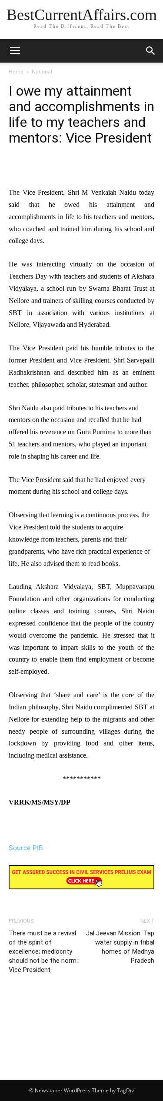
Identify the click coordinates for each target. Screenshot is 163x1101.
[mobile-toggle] (15, 51)
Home (16, 71)
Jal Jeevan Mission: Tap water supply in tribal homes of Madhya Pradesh (120, 947)
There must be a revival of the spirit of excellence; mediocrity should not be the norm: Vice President (43, 951)
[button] (151, 51)
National (42, 71)
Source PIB (26, 848)
